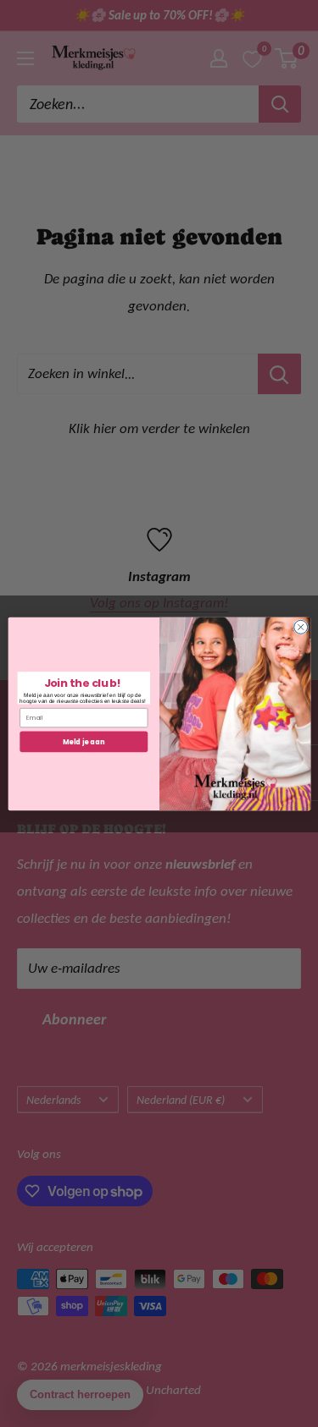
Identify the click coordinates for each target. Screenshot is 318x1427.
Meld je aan (83, 740)
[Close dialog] (300, 627)
